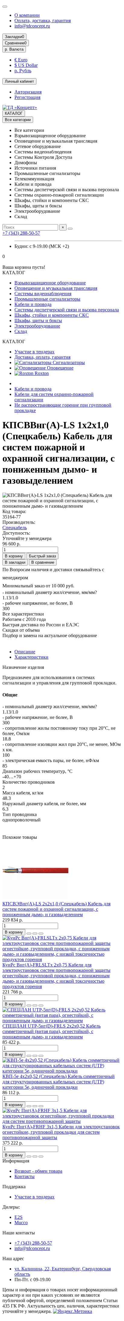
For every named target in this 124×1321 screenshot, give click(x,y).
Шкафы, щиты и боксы (38, 320)
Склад (20, 331)
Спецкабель (14, 527)
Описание (24, 651)
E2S (18, 1217)
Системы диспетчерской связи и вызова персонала (66, 309)
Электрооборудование (37, 325)
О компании (27, 15)
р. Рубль (22, 70)
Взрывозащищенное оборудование (50, 282)
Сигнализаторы (68, 362)
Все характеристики (23, 613)
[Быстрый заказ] (28, 933)
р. (14, 49)
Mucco (21, 1222)
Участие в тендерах (34, 351)
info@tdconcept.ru (32, 25)
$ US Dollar (26, 65)
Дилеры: (11, 1207)
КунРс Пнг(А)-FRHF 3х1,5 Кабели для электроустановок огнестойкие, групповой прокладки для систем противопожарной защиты (61, 1132)
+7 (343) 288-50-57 (21, 233)
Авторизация (28, 91)
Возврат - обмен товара (38, 1171)
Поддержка (14, 1186)
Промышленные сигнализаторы (47, 298)
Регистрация (27, 97)
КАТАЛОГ (14, 113)
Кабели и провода (32, 304)
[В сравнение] (41, 933)
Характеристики (31, 657)
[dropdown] (4, 6)
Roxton (41, 373)
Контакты (24, 1176)
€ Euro (20, 59)
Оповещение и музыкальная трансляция (55, 288)
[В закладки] (35, 933)
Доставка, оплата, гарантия (42, 357)
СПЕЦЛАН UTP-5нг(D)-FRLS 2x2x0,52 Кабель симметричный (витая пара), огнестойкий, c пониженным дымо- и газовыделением (51, 1031)
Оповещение (59, 367)
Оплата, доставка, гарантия (42, 20)
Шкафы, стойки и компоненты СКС (51, 315)
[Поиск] (70, 229)
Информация (15, 1160)
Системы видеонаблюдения (42, 293)
